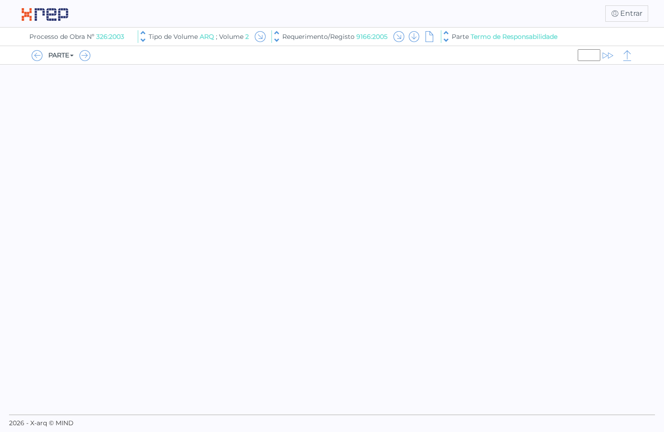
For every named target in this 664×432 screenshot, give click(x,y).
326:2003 (110, 37)
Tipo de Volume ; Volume (199, 37)
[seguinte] (143, 40)
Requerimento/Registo (335, 37)
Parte (504, 37)
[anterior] (143, 32)
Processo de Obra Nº (62, 37)
